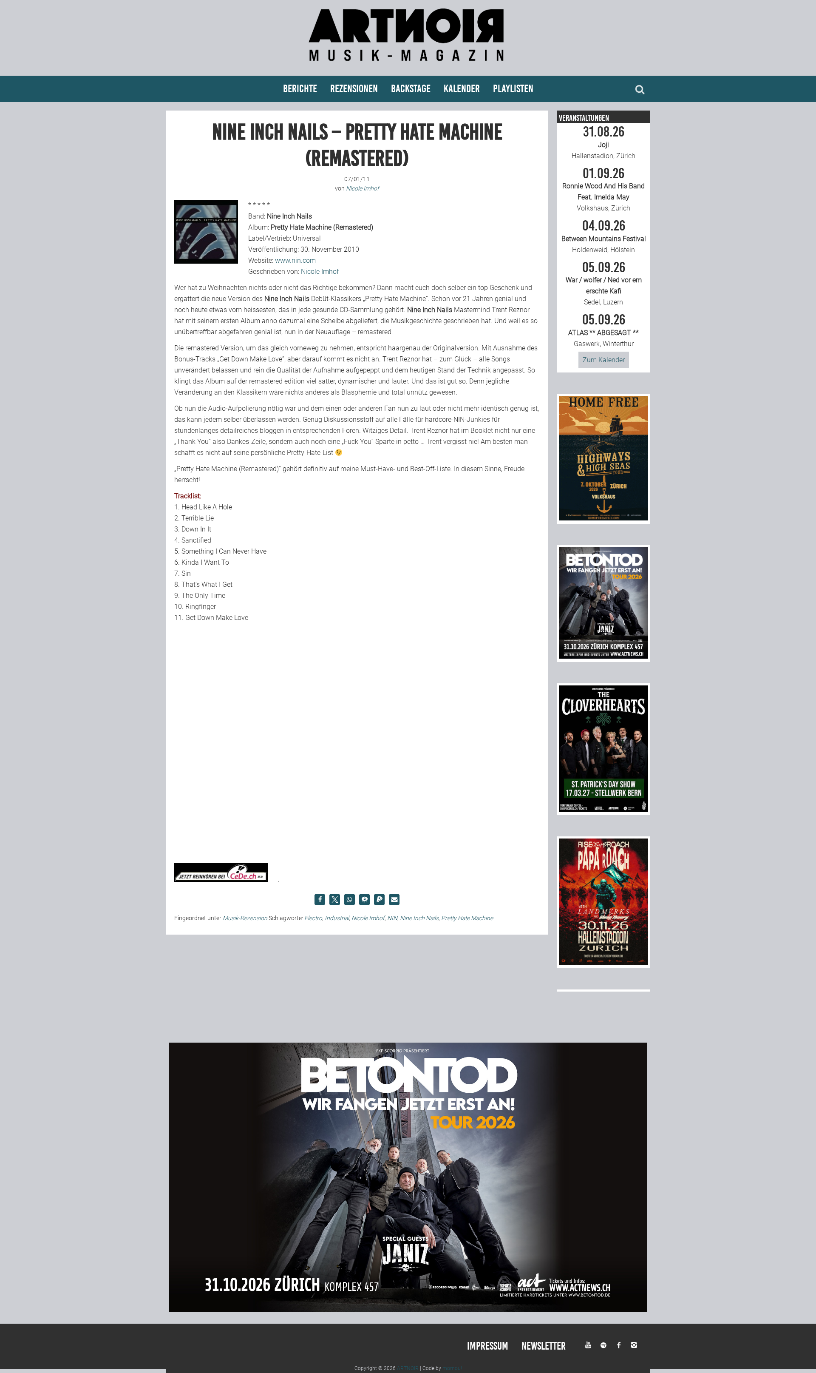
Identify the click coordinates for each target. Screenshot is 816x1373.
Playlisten (513, 88)
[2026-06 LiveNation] (603, 518)
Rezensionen (354, 88)
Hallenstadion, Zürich (603, 142)
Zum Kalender (604, 360)
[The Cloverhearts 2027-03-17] (603, 809)
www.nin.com (295, 260)
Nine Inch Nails (419, 918)
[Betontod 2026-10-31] (603, 656)
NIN (392, 918)
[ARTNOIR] (408, 65)
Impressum (487, 1346)
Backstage (411, 88)
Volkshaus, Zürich (603, 190)
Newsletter (543, 1346)
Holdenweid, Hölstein (603, 236)
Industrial (337, 918)
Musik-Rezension (245, 918)
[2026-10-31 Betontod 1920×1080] (408, 1309)
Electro (313, 918)
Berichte (300, 88)
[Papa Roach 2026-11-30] (603, 962)
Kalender (462, 88)
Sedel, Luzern (604, 284)
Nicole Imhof (320, 271)
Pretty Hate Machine (467, 918)
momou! (452, 1368)
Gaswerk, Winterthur (603, 330)
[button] (319, 899)
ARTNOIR (408, 1368)
